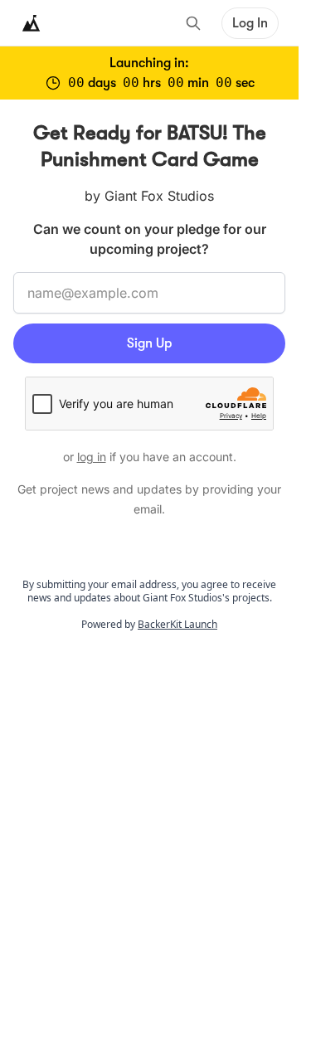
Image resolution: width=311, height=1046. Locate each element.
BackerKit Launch (177, 624)
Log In (250, 23)
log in (91, 457)
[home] (31, 23)
